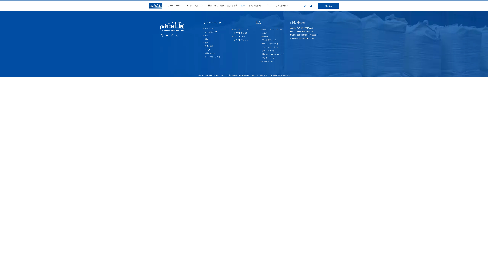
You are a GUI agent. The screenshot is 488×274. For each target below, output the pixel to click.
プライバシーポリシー (213, 57)
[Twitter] (162, 35)
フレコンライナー (269, 58)
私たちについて (211, 32)
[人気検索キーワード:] (304, 6)
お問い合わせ (210, 53)
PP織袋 (265, 36)
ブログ (207, 49)
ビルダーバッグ (268, 61)
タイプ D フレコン (240, 40)
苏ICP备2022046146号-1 (280, 75)
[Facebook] (172, 35)
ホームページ (210, 28)
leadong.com (253, 75)
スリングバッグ (268, 50)
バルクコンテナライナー (272, 29)
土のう (265, 33)
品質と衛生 (209, 46)
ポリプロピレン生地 (270, 43)
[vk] (167, 35)
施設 (206, 39)
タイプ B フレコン (240, 33)
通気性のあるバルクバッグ (273, 54)
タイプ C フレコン (240, 36)
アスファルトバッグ (270, 47)
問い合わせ (328, 7)
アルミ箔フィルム (269, 40)
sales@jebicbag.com (305, 31)
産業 (206, 42)
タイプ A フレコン (240, 29)
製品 (206, 35)
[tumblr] (177, 35)
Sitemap (242, 75)
